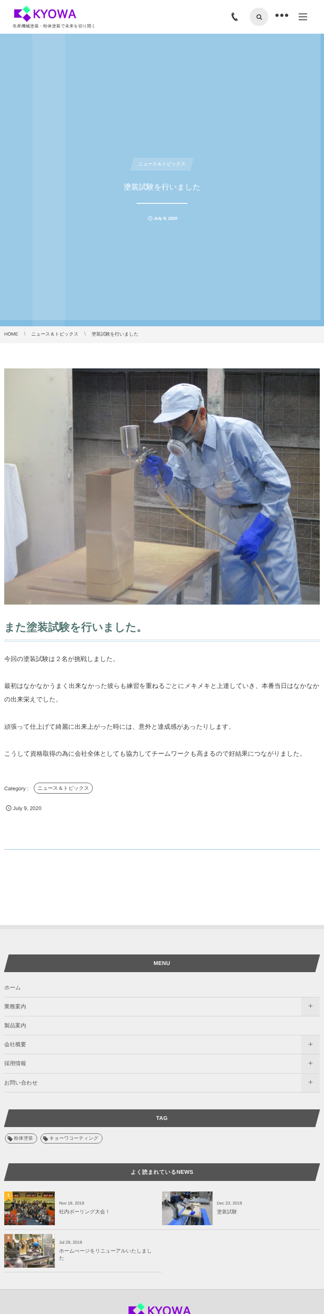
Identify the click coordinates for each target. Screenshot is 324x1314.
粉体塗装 (23, 1138)
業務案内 (15, 1006)
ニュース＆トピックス (63, 788)
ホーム (12, 987)
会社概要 (15, 1044)
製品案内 (15, 1025)
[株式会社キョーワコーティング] (47, 13)
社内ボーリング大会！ (84, 1212)
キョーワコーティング (73, 1138)
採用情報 (15, 1063)
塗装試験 (227, 1212)
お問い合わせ (21, 1082)
